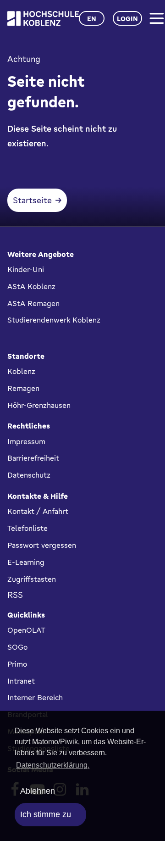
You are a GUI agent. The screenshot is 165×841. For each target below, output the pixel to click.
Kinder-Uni (25, 269)
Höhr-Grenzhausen (39, 405)
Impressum (26, 441)
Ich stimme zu (45, 814)
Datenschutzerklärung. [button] (52, 765)
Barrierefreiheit (33, 458)
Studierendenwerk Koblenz (53, 320)
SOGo (17, 647)
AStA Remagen (33, 303)
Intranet (21, 681)
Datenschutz (28, 475)
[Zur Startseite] (43, 18)
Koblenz (21, 371)
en (91, 18)
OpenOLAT (26, 630)
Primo (17, 664)
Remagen (23, 388)
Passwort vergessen (41, 545)
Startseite (32, 200)
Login (127, 18)
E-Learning (25, 562)
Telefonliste (27, 528)
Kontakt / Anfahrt (37, 511)
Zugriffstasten (31, 579)
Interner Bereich (35, 697)
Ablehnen (37, 791)
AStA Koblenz (31, 286)
